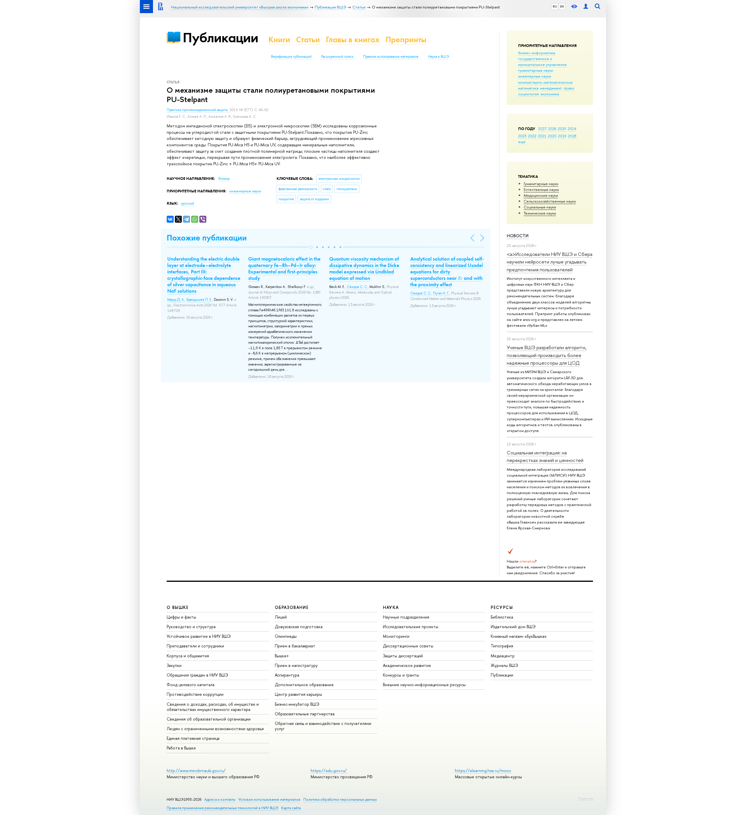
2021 (542, 135)
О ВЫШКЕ (178, 607)
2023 (522, 135)
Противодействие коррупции (195, 694)
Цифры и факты (181, 617)
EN (562, 6)
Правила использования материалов (390, 56)
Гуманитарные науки (541, 183)
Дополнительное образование (304, 684)
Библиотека (502, 617)
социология (528, 93)
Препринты (406, 39)
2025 (562, 128)
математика (528, 88)
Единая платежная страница (193, 738)
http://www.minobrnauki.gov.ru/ (196, 770)
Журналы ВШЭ (504, 665)
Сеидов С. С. (357, 286)
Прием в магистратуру (296, 665)
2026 (552, 128)
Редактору (585, 798)
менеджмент (551, 88)
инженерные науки (534, 76)
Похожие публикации (207, 238)
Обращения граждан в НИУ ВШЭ (197, 675)
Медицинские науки (541, 195)
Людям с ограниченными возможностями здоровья (215, 728)
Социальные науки (540, 207)
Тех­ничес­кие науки (540, 213)
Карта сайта (291, 807)
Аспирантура (287, 675)
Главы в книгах (353, 39)
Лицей (281, 617)
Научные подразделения (406, 617)
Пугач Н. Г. (441, 293)
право (569, 88)
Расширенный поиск (337, 56)
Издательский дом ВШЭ (513, 626)
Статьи (308, 39)
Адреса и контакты (219, 799)
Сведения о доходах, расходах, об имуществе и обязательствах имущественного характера (213, 706)
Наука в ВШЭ (438, 56)
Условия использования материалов (269, 799)
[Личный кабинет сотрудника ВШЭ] (585, 6)
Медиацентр (503, 655)
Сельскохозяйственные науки (550, 201)
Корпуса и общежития (188, 655)
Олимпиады (286, 636)
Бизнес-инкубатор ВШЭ (297, 704)
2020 (552, 135)
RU (555, 6)
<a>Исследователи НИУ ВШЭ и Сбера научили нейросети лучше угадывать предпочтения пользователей (549, 262)
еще (521, 141)
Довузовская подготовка (299, 626)
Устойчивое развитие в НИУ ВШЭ (199, 636)
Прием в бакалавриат (295, 646)
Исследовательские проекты (410, 626)
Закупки (174, 665)
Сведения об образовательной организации (209, 719)
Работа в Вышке (181, 748)
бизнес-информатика (536, 52)
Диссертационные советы (408, 646)
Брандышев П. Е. (199, 299)
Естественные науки (541, 189)
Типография (502, 646)
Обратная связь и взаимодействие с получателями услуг (323, 726)
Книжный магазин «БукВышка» (519, 636)
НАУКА (391, 607)
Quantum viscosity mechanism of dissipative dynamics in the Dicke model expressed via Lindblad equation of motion (364, 268)
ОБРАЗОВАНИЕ (292, 607)
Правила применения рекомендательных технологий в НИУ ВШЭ (222, 807)
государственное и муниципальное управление (542, 61)
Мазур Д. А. (176, 299)
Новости (518, 236)
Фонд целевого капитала (190, 684)
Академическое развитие (407, 665)
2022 (532, 135)
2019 (562, 135)
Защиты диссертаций (403, 655)
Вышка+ (282, 655)
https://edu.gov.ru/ (329, 770)
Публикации (220, 37)
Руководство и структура (191, 626)
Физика (223, 178)
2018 (572, 135)
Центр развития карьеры (298, 694)
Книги (279, 39)
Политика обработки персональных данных (340, 799)
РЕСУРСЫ (502, 607)
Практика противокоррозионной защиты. (198, 110)
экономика (549, 93)
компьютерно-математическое (545, 82)
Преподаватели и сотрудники (195, 646)
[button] (311, 247)
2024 (572, 128)
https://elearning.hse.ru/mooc (483, 770)
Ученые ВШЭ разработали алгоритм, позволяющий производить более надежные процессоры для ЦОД (547, 355)
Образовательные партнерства (305, 713)
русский (187, 203)
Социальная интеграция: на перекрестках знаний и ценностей (545, 456)
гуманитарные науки (535, 70)
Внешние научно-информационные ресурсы (424, 684)
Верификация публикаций (291, 56)
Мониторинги (396, 636)
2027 (542, 128)
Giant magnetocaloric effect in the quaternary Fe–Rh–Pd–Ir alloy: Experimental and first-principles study (284, 268)
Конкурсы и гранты (401, 675)
